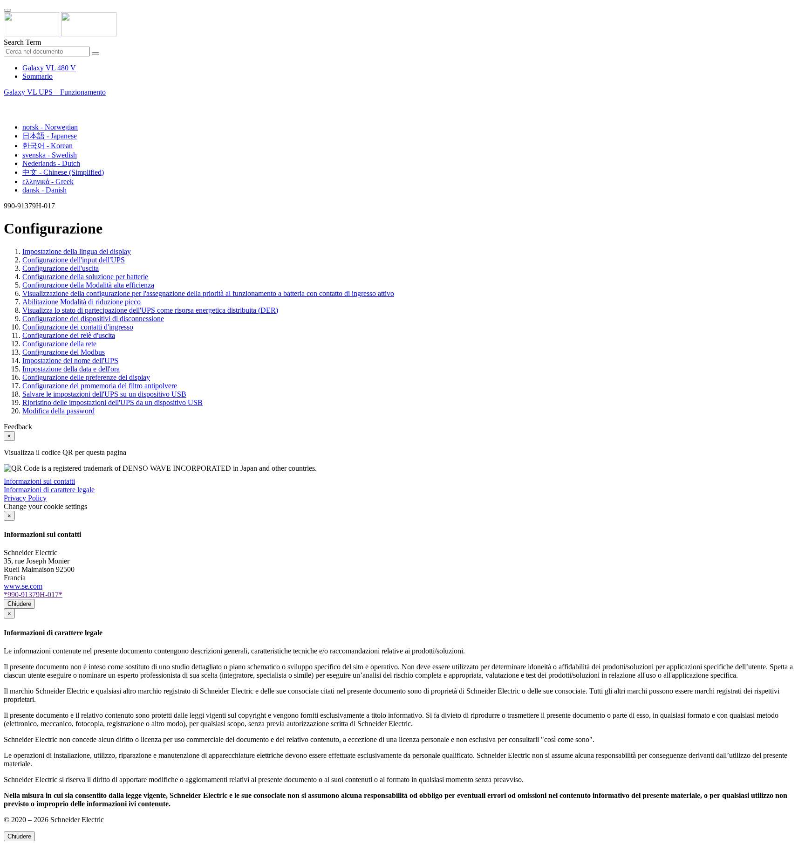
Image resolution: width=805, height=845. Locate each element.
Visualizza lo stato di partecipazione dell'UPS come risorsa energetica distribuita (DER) (150, 310)
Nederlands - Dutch (51, 163)
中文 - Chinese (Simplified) (63, 172)
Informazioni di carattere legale (49, 490)
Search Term (22, 42)
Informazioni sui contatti (39, 481)
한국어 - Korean (47, 146)
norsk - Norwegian (50, 127)
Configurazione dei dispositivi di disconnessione (93, 319)
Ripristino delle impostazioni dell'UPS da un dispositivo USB (112, 402)
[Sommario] (7, 103)
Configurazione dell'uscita (60, 268)
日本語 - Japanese (49, 136)
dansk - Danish (44, 190)
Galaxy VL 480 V (49, 68)
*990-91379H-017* (33, 594)
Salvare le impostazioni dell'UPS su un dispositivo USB (104, 394)
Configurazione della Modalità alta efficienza (88, 285)
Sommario (37, 76)
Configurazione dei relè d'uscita (68, 335)
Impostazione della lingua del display (76, 251)
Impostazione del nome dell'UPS (70, 360)
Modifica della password (58, 411)
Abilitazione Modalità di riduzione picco (81, 302)
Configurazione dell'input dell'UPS (73, 260)
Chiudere (19, 603)
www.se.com (23, 586)
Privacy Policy (25, 498)
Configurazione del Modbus (63, 352)
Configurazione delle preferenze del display (86, 377)
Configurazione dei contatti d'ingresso (77, 327)
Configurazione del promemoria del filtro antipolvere (99, 386)
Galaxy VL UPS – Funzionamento (55, 92)
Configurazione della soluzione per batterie (85, 277)
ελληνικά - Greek (48, 181)
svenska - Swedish (49, 155)
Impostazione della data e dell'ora (71, 369)
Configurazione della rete (59, 344)
